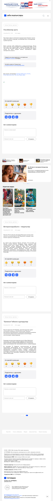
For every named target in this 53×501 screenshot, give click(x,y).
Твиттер (16, 74)
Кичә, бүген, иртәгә (11, 25)
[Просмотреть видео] (8, 198)
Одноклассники (10, 74)
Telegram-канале (10, 58)
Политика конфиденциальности (12, 498)
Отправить (31, 139)
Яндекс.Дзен (22, 74)
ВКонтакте (23, 73)
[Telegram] (13, 117)
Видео (25, 431)
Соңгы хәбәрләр (17, 431)
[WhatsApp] (16, 117)
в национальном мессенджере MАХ (14, 65)
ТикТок (28, 73)
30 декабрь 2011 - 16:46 (8, 33)
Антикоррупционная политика (11, 494)
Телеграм (18, 73)
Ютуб (4, 74)
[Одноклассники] (9, 117)
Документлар (33, 431)
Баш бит (8, 431)
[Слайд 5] (29, 183)
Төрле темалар (43, 431)
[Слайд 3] (26, 183)
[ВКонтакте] (6, 117)
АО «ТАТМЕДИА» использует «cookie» (13, 495)
